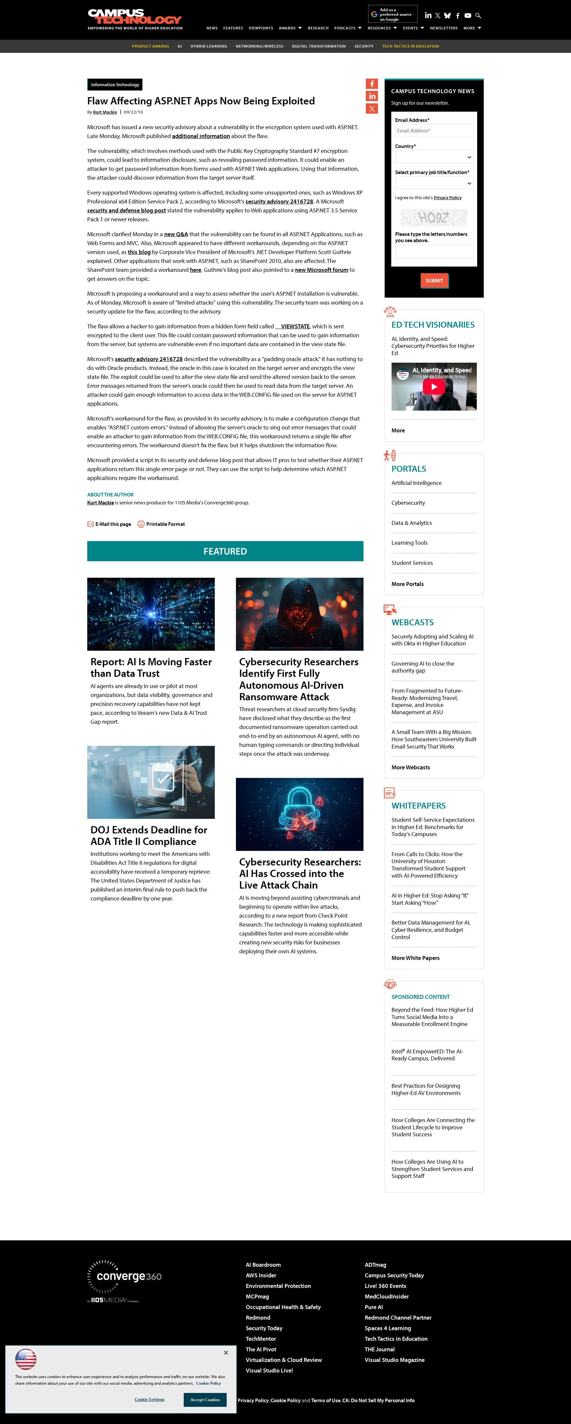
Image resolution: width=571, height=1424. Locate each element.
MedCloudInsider (387, 1296)
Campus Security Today (394, 1275)
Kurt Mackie (105, 112)
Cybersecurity (408, 502)
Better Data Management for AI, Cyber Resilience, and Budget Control (431, 929)
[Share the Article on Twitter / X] (372, 108)
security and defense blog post (126, 210)
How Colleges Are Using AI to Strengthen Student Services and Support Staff (432, 1169)
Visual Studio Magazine (395, 1360)
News (212, 27)
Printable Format (165, 524)
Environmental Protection (278, 1286)
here (195, 270)
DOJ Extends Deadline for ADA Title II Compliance (149, 835)
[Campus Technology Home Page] (135, 19)
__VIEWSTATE (292, 326)
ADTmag (375, 1264)
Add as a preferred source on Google (396, 14)
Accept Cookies (205, 1399)
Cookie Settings (150, 1399)
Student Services (412, 562)
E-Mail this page (113, 524)
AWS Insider (261, 1275)
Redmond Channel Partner (398, 1317)
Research (318, 27)
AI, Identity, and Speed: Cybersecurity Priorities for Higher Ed (433, 346)
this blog (139, 252)
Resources (379, 27)
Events (410, 27)
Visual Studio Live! (269, 1370)
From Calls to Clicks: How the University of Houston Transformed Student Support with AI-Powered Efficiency (429, 864)
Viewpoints (261, 27)
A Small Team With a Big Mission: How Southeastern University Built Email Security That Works (434, 739)
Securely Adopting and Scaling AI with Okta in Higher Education (433, 640)
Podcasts (345, 27)
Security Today (264, 1328)
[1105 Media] (127, 1336)
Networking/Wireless (260, 46)
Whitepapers (419, 805)
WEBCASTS (413, 622)
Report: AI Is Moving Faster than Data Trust (151, 667)
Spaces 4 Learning (388, 1328)
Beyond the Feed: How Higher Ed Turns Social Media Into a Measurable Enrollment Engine (432, 1017)
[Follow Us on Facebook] (458, 16)
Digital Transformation (319, 46)
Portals (409, 468)
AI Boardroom (263, 1264)
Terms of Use (325, 1400)
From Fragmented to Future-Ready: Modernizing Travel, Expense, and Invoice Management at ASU (427, 701)
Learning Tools (410, 542)
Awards (287, 27)
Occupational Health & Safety (283, 1307)
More (469, 27)
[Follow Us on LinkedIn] (428, 15)
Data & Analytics (412, 523)
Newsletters (444, 27)
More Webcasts (411, 767)
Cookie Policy (286, 1400)
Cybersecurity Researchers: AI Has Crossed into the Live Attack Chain (300, 873)
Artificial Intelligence (417, 483)
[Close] (226, 1352)
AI (180, 46)
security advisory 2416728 (279, 201)
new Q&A (176, 234)
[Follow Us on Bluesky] (447, 15)
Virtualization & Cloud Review (284, 1360)
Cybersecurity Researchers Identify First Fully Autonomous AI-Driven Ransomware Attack (299, 679)
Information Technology (115, 84)
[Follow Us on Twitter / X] (437, 15)
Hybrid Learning (209, 46)
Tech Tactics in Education (396, 1338)
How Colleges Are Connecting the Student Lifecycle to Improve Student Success (433, 1127)
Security (364, 46)
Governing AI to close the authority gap (423, 667)
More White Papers (416, 958)
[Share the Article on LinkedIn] (372, 96)
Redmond (258, 1317)
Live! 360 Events (385, 1286)
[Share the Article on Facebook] (372, 84)
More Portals (408, 584)
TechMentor (261, 1338)
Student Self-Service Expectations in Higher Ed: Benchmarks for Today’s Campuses (433, 827)
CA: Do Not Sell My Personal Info (378, 1400)
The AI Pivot (261, 1349)
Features (233, 27)
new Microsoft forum (321, 270)
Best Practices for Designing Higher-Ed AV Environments (426, 1089)
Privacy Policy (448, 197)
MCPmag (257, 1296)
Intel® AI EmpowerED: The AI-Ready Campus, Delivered (427, 1055)
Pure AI (374, 1307)
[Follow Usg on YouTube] (468, 15)
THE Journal (380, 1349)
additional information (201, 136)
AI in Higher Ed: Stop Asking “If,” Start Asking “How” (430, 899)
